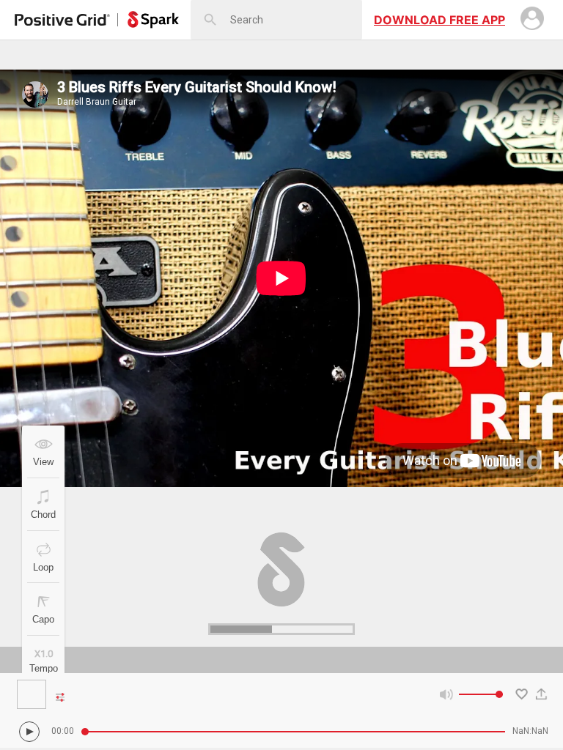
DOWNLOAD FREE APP (439, 19)
